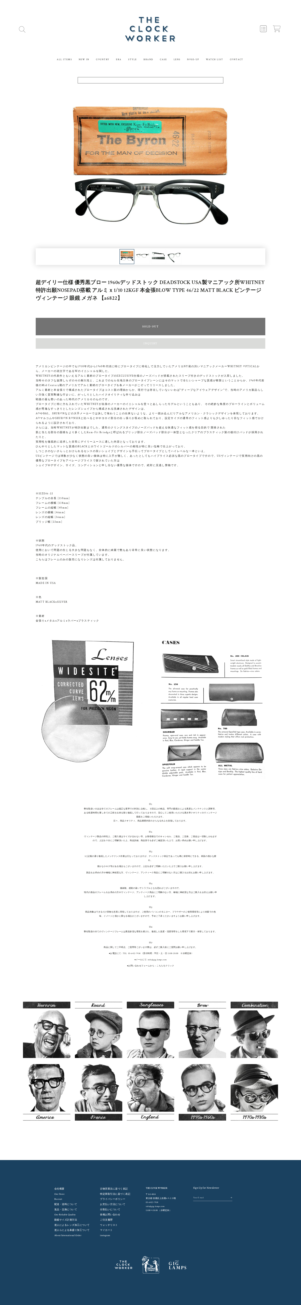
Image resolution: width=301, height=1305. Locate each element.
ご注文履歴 (106, 1219)
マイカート (106, 1230)
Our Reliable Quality (65, 1214)
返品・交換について (65, 1209)
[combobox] (150, 80)
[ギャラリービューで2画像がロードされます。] (142, 256)
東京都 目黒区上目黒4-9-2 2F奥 (161, 1198)
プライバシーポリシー (112, 1199)
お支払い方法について (112, 1204)
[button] (22, 29)
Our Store (59, 1194)
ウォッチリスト (109, 1225)
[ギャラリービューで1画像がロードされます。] (126, 256)
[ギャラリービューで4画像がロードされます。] (174, 256)
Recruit (58, 1199)
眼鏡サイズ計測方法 (65, 1219)
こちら (160, 965)
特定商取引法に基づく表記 (115, 1194)
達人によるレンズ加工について (72, 1225)
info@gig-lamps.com (157, 959)
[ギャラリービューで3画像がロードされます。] (158, 256)
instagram (105, 1235)
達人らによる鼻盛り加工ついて (72, 1230)
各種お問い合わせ (110, 1214)
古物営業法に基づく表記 (114, 1188)
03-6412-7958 (134, 953)
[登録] (231, 1197)
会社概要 (59, 1188)
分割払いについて (110, 1209)
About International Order (68, 1235)
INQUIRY (150, 343)
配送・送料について (65, 1204)
